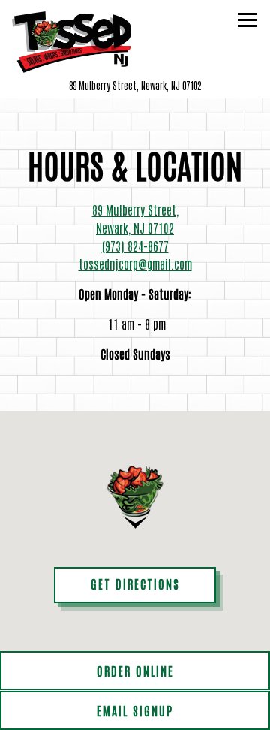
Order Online (135, 670)
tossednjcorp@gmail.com (135, 263)
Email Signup (135, 710)
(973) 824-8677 (135, 245)
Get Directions (153, 583)
